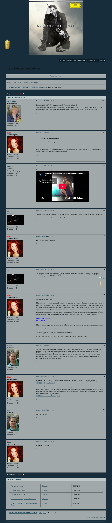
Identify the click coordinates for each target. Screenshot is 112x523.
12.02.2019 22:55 (49, 132)
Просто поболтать (17, 486)
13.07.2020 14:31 (49, 410)
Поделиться (40, 101)
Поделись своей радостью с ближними (23, 499)
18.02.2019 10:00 (49, 236)
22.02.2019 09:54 (49, 269)
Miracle (10, 166)
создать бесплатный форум (96, 517)
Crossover (45, 503)
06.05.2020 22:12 (49, 295)
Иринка (10, 346)
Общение (42, 87)
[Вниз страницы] (100, 287)
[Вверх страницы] (105, 278)
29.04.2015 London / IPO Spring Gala (48, 396)
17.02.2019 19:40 (49, 210)
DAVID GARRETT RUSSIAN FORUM (23, 87)
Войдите (21, 82)
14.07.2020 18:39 (49, 441)
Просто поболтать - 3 (18, 494)
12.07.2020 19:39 (49, 345)
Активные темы (55, 76)
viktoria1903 (12, 101)
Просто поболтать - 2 (18, 490)
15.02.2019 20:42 (49, 166)
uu (8, 211)
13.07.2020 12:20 (49, 376)
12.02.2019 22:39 (49, 101)
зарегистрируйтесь (33, 82)
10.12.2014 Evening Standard (45, 383)
